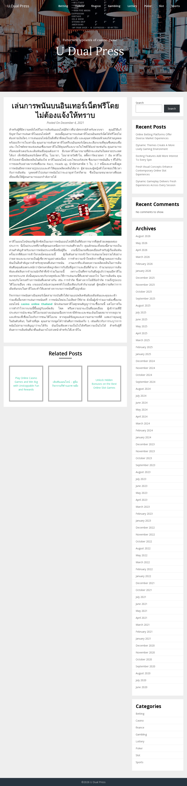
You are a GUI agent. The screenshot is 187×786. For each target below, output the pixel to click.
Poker (148, 6)
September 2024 (145, 382)
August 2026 (143, 236)
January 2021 (143, 638)
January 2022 (143, 576)
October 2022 (144, 541)
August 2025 (143, 305)
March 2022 (143, 562)
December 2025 (145, 277)
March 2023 (143, 506)
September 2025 (145, 298)
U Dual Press (18, 5)
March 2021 (143, 624)
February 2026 (144, 264)
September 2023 (145, 465)
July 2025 (141, 312)
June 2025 (141, 319)
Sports (175, 6)
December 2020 (145, 645)
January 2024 (143, 437)
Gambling (114, 6)
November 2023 (145, 451)
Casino (79, 6)
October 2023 (144, 458)
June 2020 (141, 687)
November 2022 (145, 534)
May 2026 (141, 243)
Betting (63, 6)
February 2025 (144, 347)
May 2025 (141, 326)
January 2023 (143, 520)
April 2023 (141, 499)
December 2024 (145, 361)
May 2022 (141, 555)
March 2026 (143, 257)
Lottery (132, 6)
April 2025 (141, 333)
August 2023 (143, 472)
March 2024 (143, 423)
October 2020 (144, 659)
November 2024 (145, 368)
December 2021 (145, 583)
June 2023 (141, 486)
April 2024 (141, 416)
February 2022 (144, 569)
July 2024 (141, 395)
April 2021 (141, 617)
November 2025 (145, 284)
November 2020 (145, 652)
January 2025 (143, 354)
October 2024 (144, 375)
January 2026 (143, 270)
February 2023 (144, 513)
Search (140, 102)
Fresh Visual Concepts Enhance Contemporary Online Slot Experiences (154, 170)
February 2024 (144, 430)
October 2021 (144, 590)
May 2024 (141, 409)
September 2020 (145, 666)
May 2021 (141, 611)
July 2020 (141, 680)
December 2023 (145, 444)
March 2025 (143, 340)
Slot (161, 6)
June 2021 (141, 604)
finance (96, 6)
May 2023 (141, 493)
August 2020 (143, 673)
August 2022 (143, 548)
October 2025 (144, 291)
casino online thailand (36, 304)
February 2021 (144, 631)
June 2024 (141, 402)
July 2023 (141, 479)
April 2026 (141, 250)
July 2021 (141, 597)
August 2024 (143, 388)
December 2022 (145, 527)
